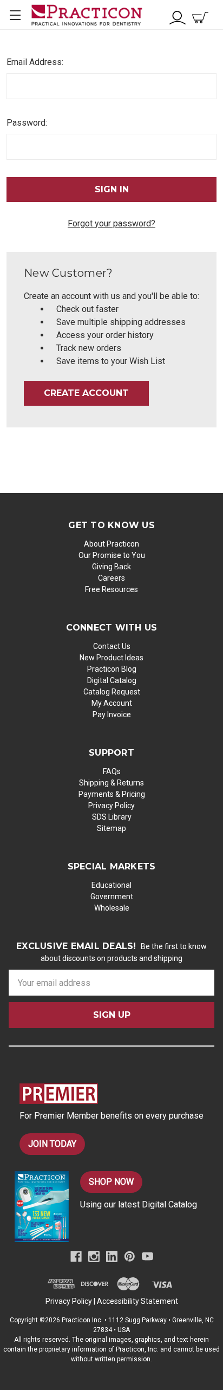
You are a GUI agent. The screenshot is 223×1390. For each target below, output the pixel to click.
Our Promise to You (111, 555)
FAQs (112, 771)
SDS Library (112, 817)
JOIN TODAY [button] (52, 1144)
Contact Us (111, 646)
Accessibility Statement (137, 1301)
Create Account (86, 393)
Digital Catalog (111, 680)
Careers (111, 578)
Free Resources (111, 589)
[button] (116, 1093)
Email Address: (34, 62)
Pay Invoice (112, 714)
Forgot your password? (111, 223)
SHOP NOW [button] (111, 1182)
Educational (111, 885)
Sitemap (111, 828)
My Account (111, 703)
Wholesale (111, 908)
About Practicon (111, 544)
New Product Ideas (111, 657)
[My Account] (177, 16)
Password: (26, 123)
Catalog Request (111, 691)
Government (111, 896)
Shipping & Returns (111, 782)
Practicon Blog (111, 669)
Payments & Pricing (111, 794)
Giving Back (111, 566)
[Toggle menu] (15, 15)
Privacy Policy (111, 805)
